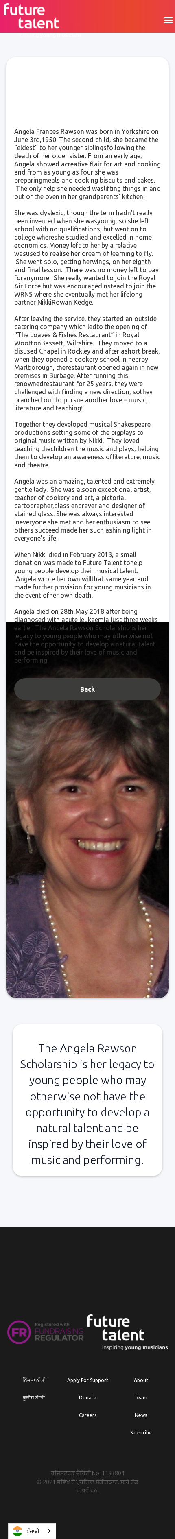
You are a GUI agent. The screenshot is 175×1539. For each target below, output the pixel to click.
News (141, 1415)
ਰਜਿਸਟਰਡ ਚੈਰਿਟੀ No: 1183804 (88, 1473)
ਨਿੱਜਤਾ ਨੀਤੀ (34, 1380)
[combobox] (32, 1531)
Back (87, 689)
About (141, 1380)
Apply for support (87, 1380)
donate (87, 1397)
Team (140, 1397)
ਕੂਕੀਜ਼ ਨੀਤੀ (34, 1397)
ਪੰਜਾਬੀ (32, 1531)
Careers (87, 1415)
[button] (167, 20)
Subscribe (141, 1432)
